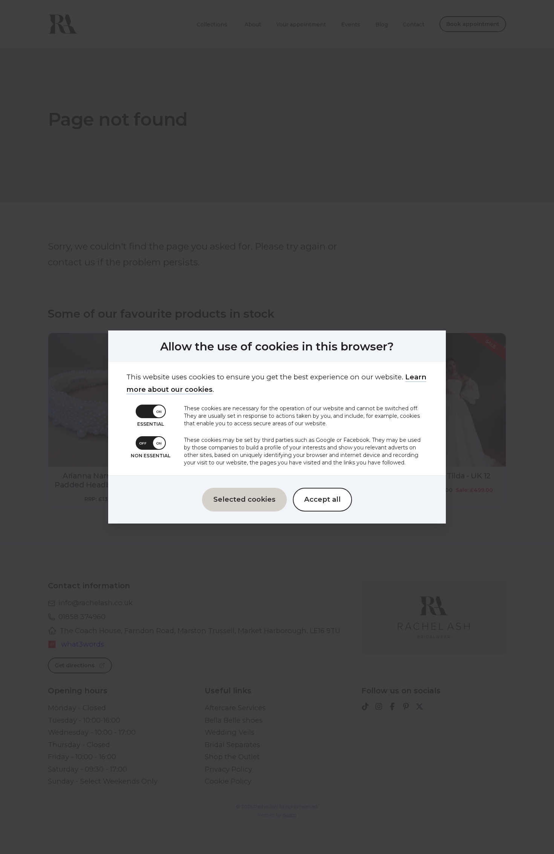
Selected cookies (244, 499)
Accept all (322, 499)
